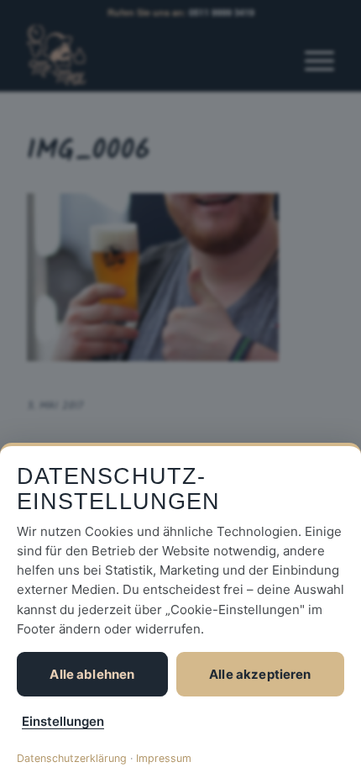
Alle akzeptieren (260, 674)
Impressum (163, 758)
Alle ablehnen (92, 674)
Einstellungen (63, 721)
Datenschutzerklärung (72, 758)
